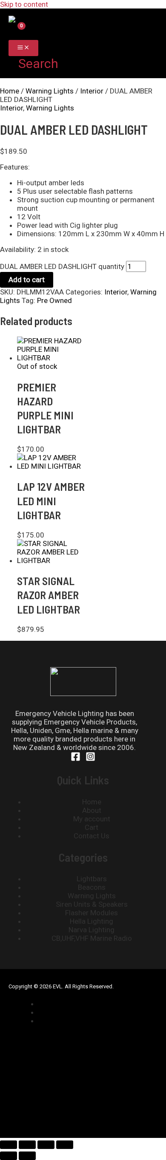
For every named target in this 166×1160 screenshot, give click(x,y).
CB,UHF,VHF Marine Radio (92, 938)
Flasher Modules (91, 912)
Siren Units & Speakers (92, 904)
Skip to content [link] (24, 4)
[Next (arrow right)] (27, 1156)
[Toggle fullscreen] (27, 1144)
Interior (91, 91)
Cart (91, 827)
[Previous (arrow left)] (8, 1156)
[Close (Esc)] (64, 1144)
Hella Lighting (91, 921)
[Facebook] (75, 759)
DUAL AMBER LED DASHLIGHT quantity (62, 266)
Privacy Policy (69, 1012)
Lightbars (92, 878)
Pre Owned (54, 300)
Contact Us (91, 836)
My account (91, 819)
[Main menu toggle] (23, 48)
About (91, 810)
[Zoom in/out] (8, 1144)
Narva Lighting (91, 929)
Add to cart (27, 279)
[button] (33, 63)
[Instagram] (90, 759)
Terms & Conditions (78, 1020)
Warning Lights (50, 91)
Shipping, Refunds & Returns (92, 1003)
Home (9, 91)
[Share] (45, 1144)
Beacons (92, 887)
